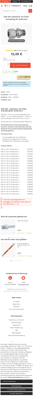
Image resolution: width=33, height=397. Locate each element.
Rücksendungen (16, 322)
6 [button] (16, 260)
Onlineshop (5, 1)
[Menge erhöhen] (8, 64)
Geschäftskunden (26, 1)
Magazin (15, 1)
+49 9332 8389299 (10, 284)
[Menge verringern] (8, 66)
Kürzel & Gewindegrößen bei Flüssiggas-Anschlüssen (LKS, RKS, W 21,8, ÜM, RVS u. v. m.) (17, 202)
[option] (16, 227)
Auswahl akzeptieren (16, 393)
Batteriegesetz (16, 333)
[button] (24, 77)
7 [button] (17, 260)
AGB (16, 330)
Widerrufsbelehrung (16, 327)
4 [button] (14, 260)
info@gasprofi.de (23, 284)
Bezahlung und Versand (16, 320)
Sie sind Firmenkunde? (16, 309)
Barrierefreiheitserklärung (16, 335)
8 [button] (18, 260)
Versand (16, 71)
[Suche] (30, 11)
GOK (9, 100)
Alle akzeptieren (16, 386)
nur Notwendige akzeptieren (16, 389)
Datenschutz (17, 325)
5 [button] (15, 260)
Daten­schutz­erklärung (15, 377)
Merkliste (16, 306)
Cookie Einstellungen (9, 381)
